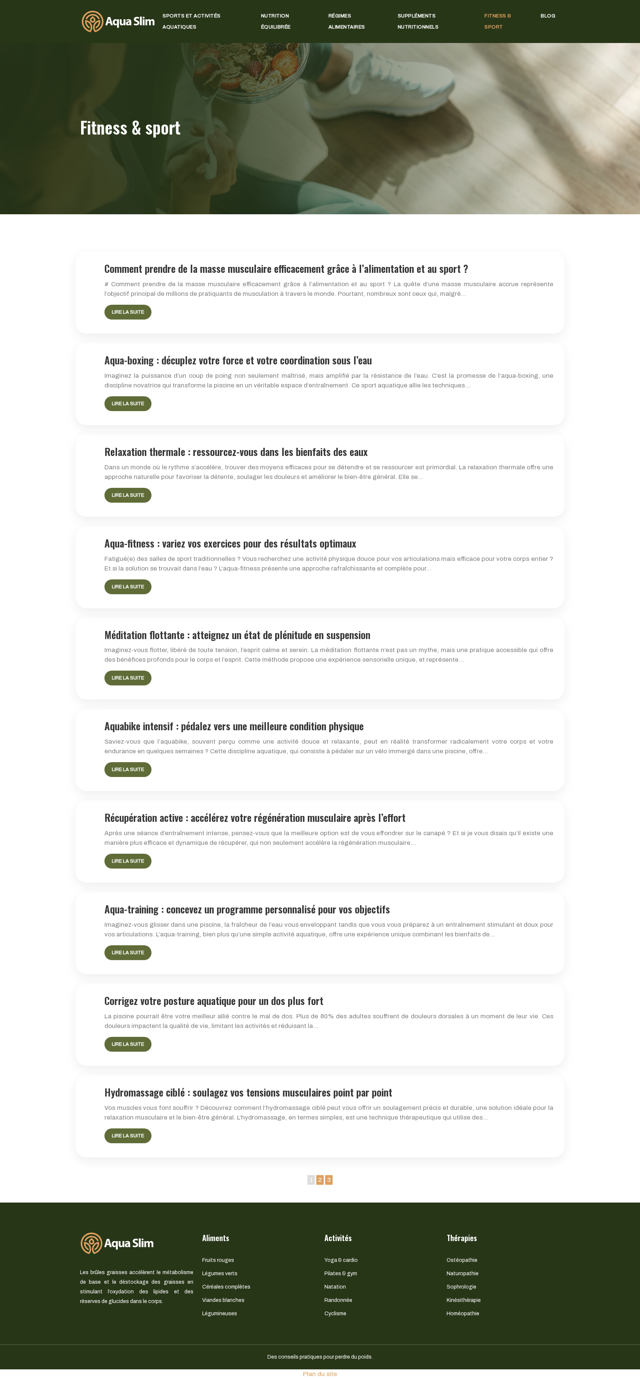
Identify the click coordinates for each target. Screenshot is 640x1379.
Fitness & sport (497, 21)
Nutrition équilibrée (276, 21)
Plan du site (320, 1374)
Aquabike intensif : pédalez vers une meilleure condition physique (234, 725)
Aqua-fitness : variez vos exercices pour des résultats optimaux (230, 543)
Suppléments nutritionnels (418, 21)
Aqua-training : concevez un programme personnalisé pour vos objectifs (247, 909)
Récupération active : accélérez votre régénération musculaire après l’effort (255, 817)
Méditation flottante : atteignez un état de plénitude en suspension (237, 634)
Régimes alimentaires (347, 21)
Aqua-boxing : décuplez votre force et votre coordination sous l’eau (238, 360)
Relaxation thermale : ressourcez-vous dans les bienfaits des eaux (236, 451)
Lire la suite (128, 312)
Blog (548, 16)
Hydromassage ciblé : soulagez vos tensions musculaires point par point (248, 1092)
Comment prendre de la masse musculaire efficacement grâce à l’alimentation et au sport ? (286, 268)
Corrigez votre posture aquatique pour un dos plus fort (213, 1000)
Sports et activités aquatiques (192, 21)
